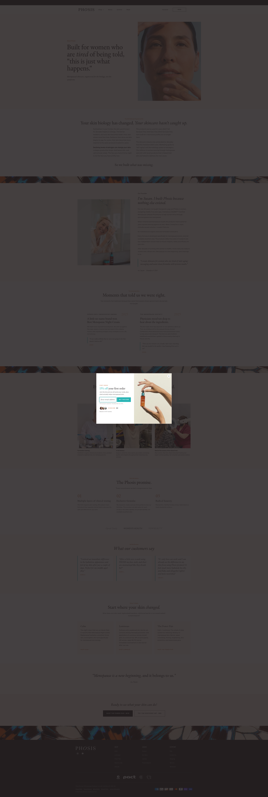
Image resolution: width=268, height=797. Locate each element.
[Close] (168, 376)
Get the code (124, 399)
